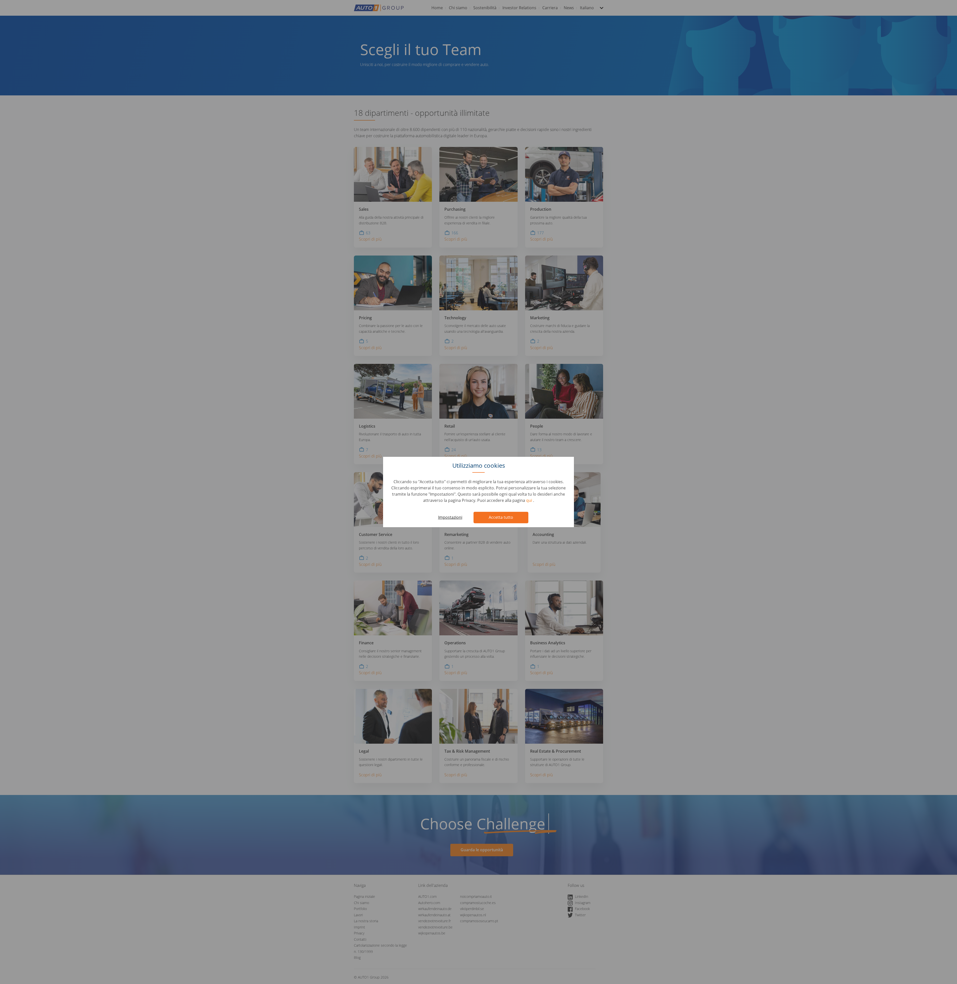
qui (529, 500)
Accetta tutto (501, 517)
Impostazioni (450, 517)
